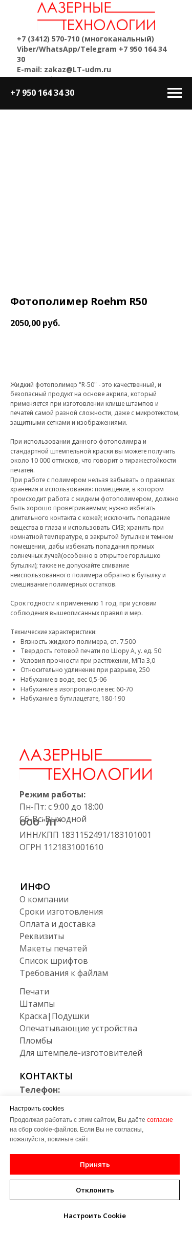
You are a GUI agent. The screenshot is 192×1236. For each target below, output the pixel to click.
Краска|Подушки (54, 1016)
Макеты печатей (53, 948)
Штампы (37, 1003)
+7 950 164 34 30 (42, 92)
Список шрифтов (53, 960)
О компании (44, 899)
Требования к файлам (63, 973)
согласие (160, 1119)
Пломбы (35, 1040)
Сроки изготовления (61, 911)
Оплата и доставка (57, 923)
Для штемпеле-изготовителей (80, 1052)
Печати (34, 991)
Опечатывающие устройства (78, 1028)
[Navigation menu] (174, 93)
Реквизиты (41, 936)
